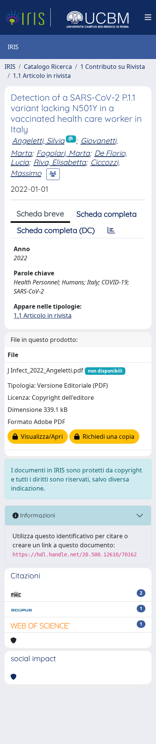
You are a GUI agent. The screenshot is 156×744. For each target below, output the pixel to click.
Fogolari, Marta (63, 153)
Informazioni (37, 515)
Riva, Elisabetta (59, 162)
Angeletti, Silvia (38, 140)
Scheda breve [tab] (40, 213)
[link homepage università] (97, 17)
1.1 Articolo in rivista (42, 75)
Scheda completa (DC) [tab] (56, 230)
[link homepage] (28, 17)
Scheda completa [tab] (106, 214)
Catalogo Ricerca (48, 66)
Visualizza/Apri (40, 436)
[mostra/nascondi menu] (148, 17)
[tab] (111, 230)
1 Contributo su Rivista (112, 66)
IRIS (10, 66)
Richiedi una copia (107, 436)
